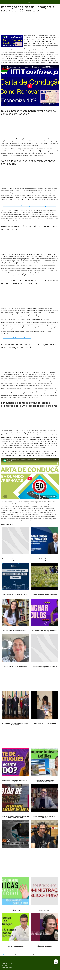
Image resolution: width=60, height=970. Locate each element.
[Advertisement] (30, 23)
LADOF (30, 2)
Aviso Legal (4, 965)
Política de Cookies (6, 967)
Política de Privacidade (7, 963)
